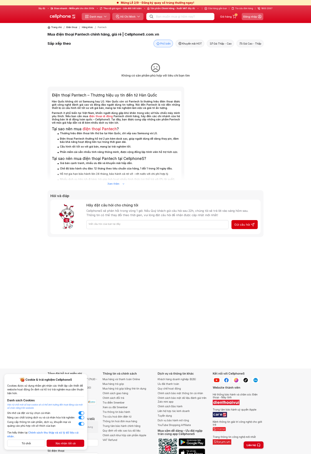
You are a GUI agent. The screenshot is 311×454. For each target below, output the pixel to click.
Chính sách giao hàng (115, 393)
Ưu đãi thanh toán (168, 383)
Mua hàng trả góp (113, 383)
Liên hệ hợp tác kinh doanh (174, 410)
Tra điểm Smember (114, 402)
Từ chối (26, 443)
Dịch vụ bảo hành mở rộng (173, 420)
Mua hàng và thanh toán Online (121, 379)
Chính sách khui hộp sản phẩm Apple (124, 435)
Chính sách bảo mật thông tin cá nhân (180, 393)
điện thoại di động (101, 116)
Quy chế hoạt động (169, 388)
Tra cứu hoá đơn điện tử (117, 416)
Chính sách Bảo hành (170, 406)
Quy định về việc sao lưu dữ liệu (121, 430)
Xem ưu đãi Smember (115, 407)
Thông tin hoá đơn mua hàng (120, 421)
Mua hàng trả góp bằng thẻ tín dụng (124, 388)
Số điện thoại (56, 450)
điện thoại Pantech (100, 129)
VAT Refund (110, 439)
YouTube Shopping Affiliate (174, 425)
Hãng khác (87, 27)
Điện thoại (71, 27)
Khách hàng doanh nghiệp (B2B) (177, 379)
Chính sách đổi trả (113, 397)
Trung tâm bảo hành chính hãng (121, 425)
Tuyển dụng (165, 415)
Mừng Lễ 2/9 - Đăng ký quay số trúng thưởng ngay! (157, 2)
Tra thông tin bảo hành (116, 411)
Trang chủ (56, 27)
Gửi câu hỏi (242, 224)
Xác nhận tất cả (65, 443)
